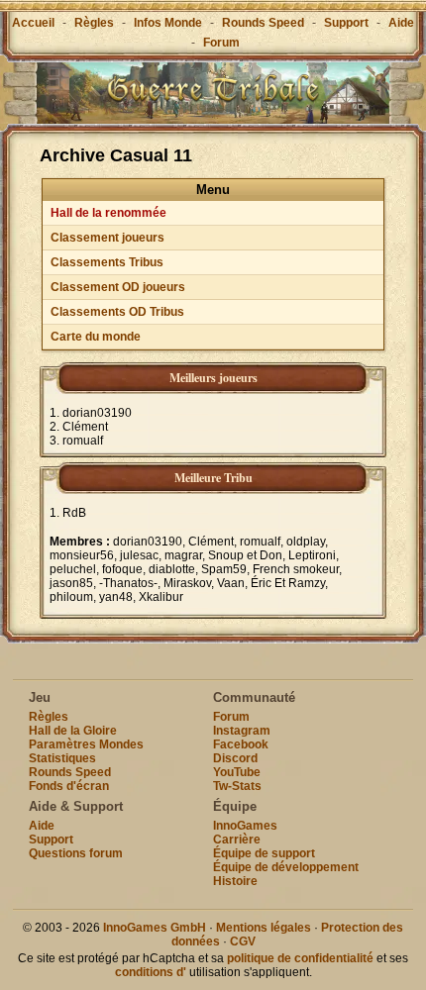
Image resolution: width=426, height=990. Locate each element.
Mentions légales (263, 928)
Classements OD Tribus (117, 312)
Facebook (240, 744)
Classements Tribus (107, 262)
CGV (243, 941)
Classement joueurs (107, 238)
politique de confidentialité (300, 958)
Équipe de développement (286, 867)
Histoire (235, 881)
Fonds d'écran (69, 786)
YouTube (237, 772)
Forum (221, 43)
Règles (94, 23)
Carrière (237, 839)
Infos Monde (168, 23)
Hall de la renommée (108, 213)
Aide (401, 23)
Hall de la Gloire (73, 731)
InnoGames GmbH (154, 928)
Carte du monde (96, 337)
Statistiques (62, 758)
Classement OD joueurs (118, 287)
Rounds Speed (263, 23)
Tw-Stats (237, 786)
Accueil (33, 23)
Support (346, 23)
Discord (235, 758)
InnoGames (245, 826)
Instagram (241, 731)
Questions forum (76, 853)
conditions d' (150, 972)
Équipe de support (264, 853)
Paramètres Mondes (86, 744)
